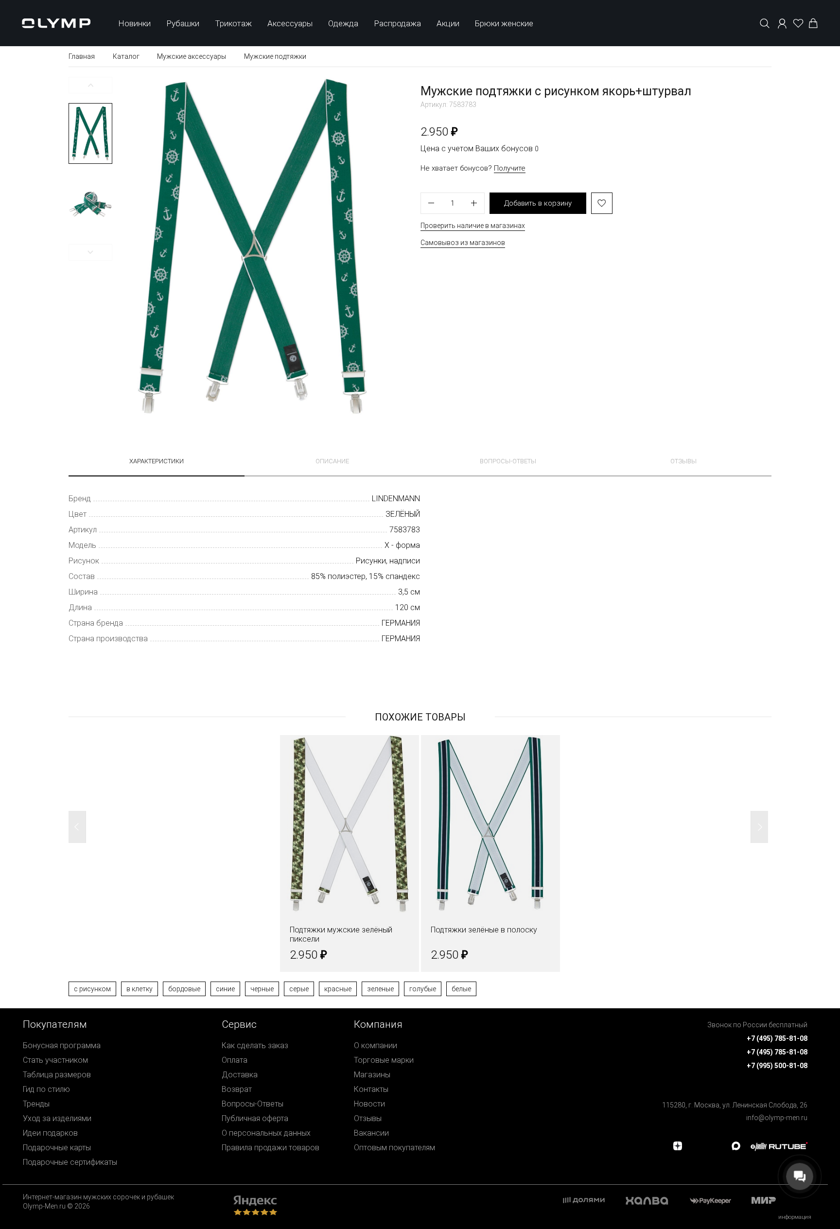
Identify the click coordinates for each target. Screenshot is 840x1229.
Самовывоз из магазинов (462, 242)
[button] (90, 85)
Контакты (371, 1089)
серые (299, 989)
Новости (369, 1103)
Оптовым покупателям (394, 1147)
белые (461, 989)
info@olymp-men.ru (776, 1118)
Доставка (240, 1074)
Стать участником (55, 1060)
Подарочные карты (57, 1147)
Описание (332, 461)
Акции (448, 23)
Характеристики (156, 461)
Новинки (134, 23)
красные (337, 989)
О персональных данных (266, 1133)
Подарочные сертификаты (70, 1162)
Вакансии (371, 1133)
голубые (422, 989)
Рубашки (182, 23)
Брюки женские (504, 23)
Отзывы (683, 461)
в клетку (139, 989)
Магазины (372, 1074)
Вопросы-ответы (508, 461)
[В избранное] (601, 203)
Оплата (234, 1060)
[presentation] (420, 614)
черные (262, 989)
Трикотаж (233, 23)
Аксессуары (290, 23)
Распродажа (397, 23)
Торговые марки (384, 1060)
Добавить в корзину (538, 203)
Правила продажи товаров (270, 1147)
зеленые (380, 989)
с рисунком (92, 989)
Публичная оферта (255, 1118)
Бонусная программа (62, 1045)
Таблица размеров (57, 1074)
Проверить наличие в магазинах (472, 225)
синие (225, 989)
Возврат (237, 1089)
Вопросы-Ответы (252, 1103)
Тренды (36, 1103)
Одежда (343, 23)
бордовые (184, 989)
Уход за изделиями (57, 1118)
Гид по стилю (46, 1089)
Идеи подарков (50, 1133)
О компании (375, 1045)
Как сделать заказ (255, 1045)
